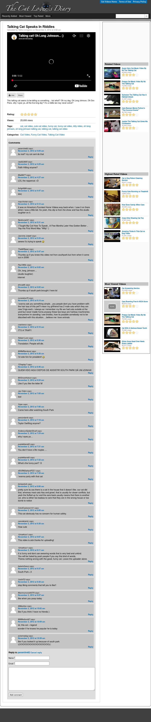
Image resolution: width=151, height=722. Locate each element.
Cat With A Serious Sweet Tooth (134, 328)
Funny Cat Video (39, 134)
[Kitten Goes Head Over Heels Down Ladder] (112, 346)
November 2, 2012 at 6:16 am (31, 327)
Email (11, 663)
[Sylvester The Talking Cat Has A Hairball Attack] (112, 99)
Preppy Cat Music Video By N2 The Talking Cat (134, 82)
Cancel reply (36, 652)
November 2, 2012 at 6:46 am (31, 366)
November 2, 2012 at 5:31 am (31, 222)
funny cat (52, 125)
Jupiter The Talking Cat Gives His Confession (135, 122)
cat (21, 125)
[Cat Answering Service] (112, 292)
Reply (90, 156)
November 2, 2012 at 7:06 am (31, 406)
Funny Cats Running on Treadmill (135, 191)
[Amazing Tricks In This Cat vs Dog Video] (112, 236)
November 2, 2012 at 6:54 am (31, 380)
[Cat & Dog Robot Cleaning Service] (112, 182)
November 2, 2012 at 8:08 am (31, 510)
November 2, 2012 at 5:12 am (31, 203)
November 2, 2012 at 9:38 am (31, 581)
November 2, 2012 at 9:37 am (31, 568)
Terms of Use (125, 1)
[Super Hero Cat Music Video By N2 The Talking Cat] (112, 72)
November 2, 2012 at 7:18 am (31, 419)
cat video (28, 125)
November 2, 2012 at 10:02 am (31, 608)
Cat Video (25, 134)
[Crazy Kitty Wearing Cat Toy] (112, 222)
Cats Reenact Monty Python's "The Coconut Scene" (133, 109)
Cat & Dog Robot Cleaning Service (132, 179)
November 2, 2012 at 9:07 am (31, 536)
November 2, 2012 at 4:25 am (31, 164)
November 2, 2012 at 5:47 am (31, 251)
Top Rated (38, 15)
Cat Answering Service (130, 288)
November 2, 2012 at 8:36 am (31, 523)
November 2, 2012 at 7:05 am (31, 393)
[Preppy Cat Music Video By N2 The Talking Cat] (112, 86)
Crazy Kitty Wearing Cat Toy (133, 218)
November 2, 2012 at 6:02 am (31, 267)
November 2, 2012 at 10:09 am (31, 621)
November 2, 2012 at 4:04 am (31, 150)
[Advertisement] (126, 42)
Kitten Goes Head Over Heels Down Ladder (133, 342)
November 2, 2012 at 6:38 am (31, 353)
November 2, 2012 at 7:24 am (31, 433)
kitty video (77, 125)
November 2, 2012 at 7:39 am (31, 473)
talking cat (46, 128)
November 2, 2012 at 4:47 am (31, 190)
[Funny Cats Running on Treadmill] (112, 196)
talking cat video (59, 128)
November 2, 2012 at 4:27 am (31, 177)
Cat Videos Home (109, 1)
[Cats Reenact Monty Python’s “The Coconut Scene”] (112, 112)
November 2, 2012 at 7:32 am (31, 459)
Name (11, 657)
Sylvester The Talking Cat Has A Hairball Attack (134, 96)
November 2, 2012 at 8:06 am (31, 486)
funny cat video (65, 125)
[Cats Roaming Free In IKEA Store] (112, 306)
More (48, 15)
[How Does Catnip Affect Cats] (112, 209)
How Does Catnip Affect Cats (133, 204)
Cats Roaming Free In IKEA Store (135, 301)
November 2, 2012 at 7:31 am (31, 446)
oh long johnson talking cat (28, 128)
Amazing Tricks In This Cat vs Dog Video (133, 232)
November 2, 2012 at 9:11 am (31, 550)
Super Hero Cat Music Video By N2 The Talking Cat (134, 69)
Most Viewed (25, 15)
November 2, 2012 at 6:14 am (31, 300)
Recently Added (9, 15)
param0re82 (24, 652)
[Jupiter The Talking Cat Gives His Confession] (112, 126)
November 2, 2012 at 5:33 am (31, 238)
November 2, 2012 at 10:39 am (31, 638)
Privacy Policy (139, 1)
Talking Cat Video (56, 134)
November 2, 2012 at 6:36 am (31, 340)
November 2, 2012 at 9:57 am (31, 595)
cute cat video (40, 125)
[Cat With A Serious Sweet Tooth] (112, 332)
